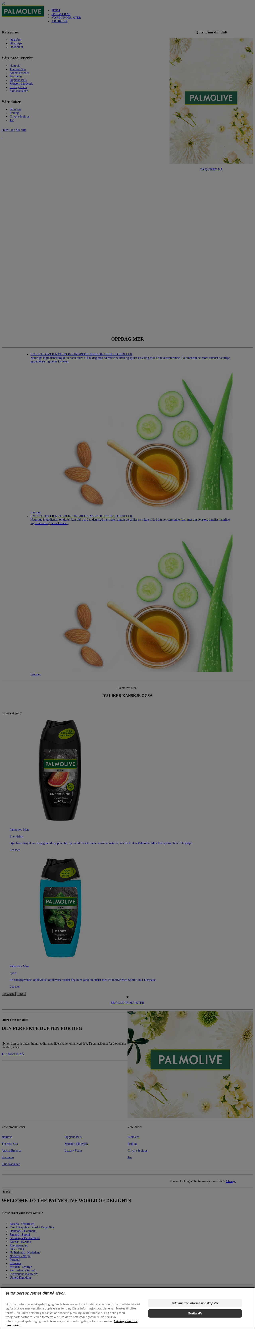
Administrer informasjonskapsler (195, 1303)
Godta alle (195, 1313)
